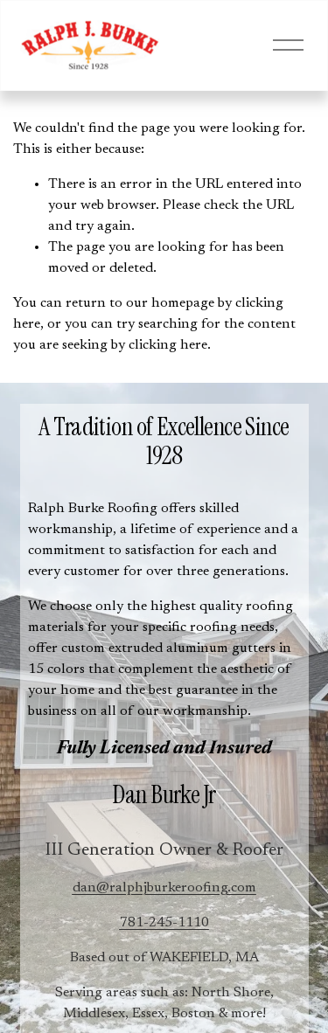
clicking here (168, 345)
